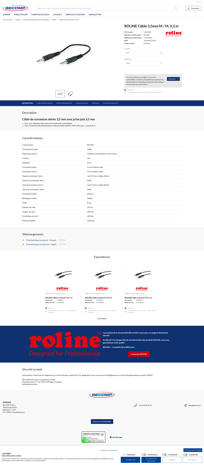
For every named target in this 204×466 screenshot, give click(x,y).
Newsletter (95, 14)
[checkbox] (123, 454)
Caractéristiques (44, 103)
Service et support (75, 14)
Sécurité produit (110, 103)
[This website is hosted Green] (93, 437)
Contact (57, 14)
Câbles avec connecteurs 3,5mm (69, 20)
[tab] (60, 94)
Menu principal (7, 20)
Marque (95, 103)
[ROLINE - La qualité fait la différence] (65, 344)
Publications (21, 14)
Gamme (6, 14)
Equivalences (82, 103)
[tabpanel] (65, 56)
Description (27, 103)
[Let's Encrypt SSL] (115, 437)
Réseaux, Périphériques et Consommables (36, 20)
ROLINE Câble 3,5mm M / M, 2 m (98, 298)
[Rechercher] (175, 8)
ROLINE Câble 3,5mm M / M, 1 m (58, 298)
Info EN (198, 2)
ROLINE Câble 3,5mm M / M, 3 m (138, 298)
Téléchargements (64, 103)
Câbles (54, 20)
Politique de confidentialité (109, 450)
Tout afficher (102, 319)
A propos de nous (40, 14)
